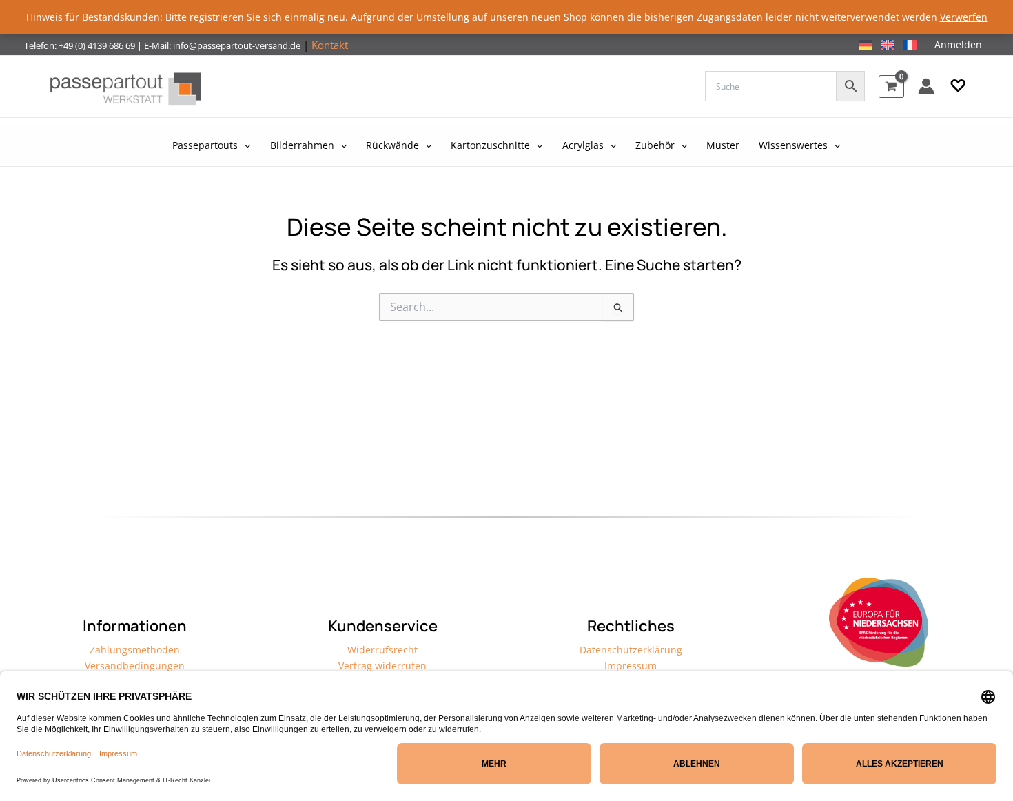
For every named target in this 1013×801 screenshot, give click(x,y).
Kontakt (329, 45)
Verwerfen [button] (964, 16)
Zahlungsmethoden (135, 649)
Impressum (630, 665)
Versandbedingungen (135, 665)
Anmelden (958, 44)
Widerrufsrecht (382, 649)
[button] (958, 86)
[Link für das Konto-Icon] (926, 86)
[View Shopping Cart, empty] (891, 86)
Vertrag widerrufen (382, 665)
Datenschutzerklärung (631, 649)
